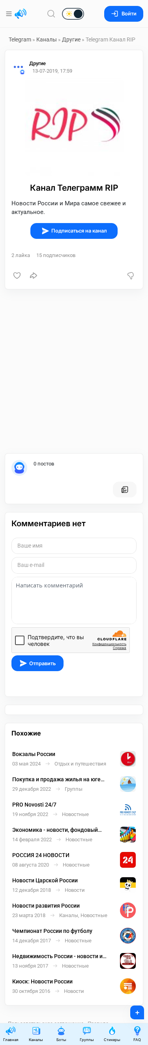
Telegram (20, 39)
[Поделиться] (33, 275)
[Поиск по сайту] (51, 13)
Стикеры (112, 1039)
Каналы (46, 39)
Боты (61, 1039)
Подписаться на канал (79, 231)
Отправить (42, 663)
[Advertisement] (74, 371)
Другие (71, 39)
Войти (129, 14)
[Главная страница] (20, 14)
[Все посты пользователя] (125, 489)
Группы (87, 1039)
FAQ (137, 1039)
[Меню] (10, 14)
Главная (10, 1039)
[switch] (47, 14)
